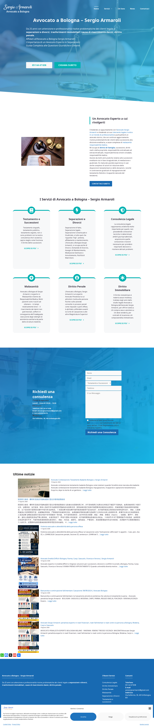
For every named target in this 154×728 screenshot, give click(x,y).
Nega (111, 717)
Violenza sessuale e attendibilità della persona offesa (62, 526)
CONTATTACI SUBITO (101, 184)
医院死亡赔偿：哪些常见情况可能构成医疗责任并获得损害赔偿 (41, 499)
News (132, 9)
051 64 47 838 (39, 65)
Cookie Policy (7, 724)
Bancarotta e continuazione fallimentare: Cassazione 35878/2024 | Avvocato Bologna (74, 590)
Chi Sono (121, 9)
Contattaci (144, 9)
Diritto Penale (107, 689)
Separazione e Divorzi (111, 696)
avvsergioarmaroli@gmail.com (137, 690)
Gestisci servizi (144, 724)
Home (96, 9)
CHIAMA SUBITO (67, 65)
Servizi (107, 9)
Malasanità (106, 692)
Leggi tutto (87, 490)
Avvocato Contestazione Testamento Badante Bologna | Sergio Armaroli (79, 480)
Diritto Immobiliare (110, 686)
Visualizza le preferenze (138, 717)
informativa (95, 423)
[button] (150, 708)
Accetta (83, 717)
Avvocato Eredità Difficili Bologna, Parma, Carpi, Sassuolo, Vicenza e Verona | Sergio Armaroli (77, 558)
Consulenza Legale (109, 682)
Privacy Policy (16, 724)
